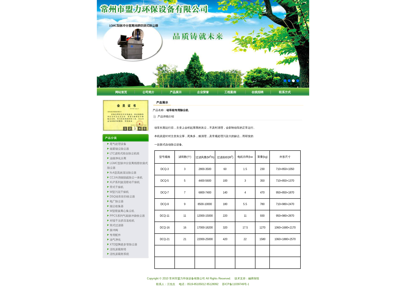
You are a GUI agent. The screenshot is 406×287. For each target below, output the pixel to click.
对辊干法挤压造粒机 (122, 220)
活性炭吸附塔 (118, 249)
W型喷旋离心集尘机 (122, 210)
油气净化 (115, 239)
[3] (125, 116)
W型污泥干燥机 (119, 191)
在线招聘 (257, 92)
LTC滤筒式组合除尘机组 (124, 153)
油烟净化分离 (118, 158)
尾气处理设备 (118, 144)
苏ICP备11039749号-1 (235, 284)
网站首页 (121, 92)
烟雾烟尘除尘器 (119, 148)
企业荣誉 (203, 92)
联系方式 (285, 92)
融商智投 (253, 278)
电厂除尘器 (116, 201)
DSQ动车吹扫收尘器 (122, 196)
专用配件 (115, 235)
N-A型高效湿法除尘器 (123, 172)
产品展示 (176, 92)
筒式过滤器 (116, 225)
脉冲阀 (114, 230)
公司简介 (148, 92)
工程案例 (230, 92)
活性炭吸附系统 (119, 254)
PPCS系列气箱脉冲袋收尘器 (127, 215)
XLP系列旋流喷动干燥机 (125, 182)
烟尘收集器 (116, 206)
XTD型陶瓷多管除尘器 (123, 244)
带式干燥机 (116, 187)
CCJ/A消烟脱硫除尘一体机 (126, 177)
